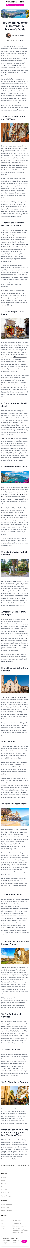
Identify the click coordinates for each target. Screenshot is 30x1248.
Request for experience (7, 1196)
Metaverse (4, 1183)
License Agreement (6, 1210)
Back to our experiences (15, 5)
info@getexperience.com (19, 1226)
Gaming (3, 1186)
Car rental (4, 1190)
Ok (24, 1241)
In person (3, 1177)
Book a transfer (5, 1193)
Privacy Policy (5, 1207)
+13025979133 (16, 1220)
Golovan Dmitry (19, 35)
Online (3, 1180)
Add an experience (6, 1204)
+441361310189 (17, 1223)
